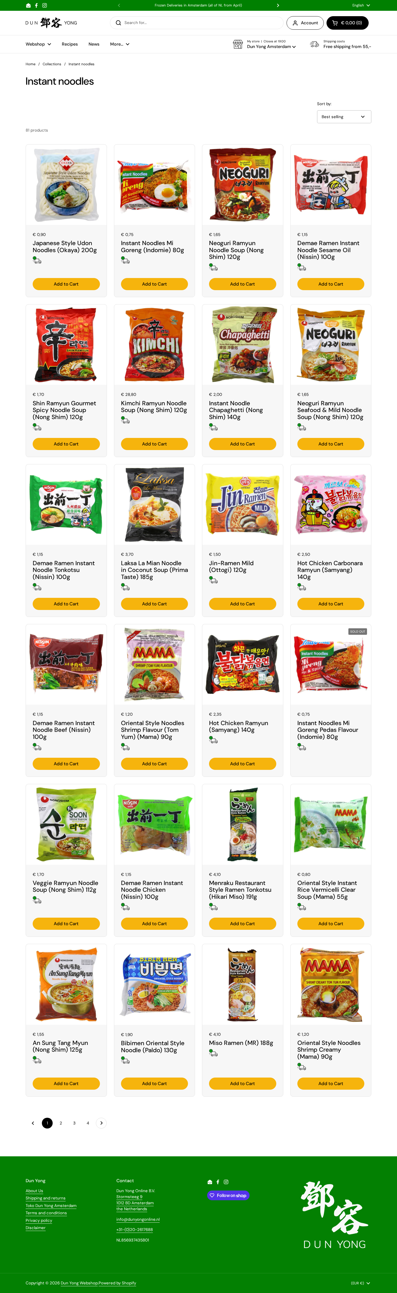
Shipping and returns (46, 1198)
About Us (34, 1190)
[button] (264, 44)
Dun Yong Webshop (79, 1283)
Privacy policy (39, 1220)
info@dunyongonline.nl (138, 1219)
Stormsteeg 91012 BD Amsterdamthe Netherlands (135, 1203)
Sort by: (324, 104)
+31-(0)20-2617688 (134, 1229)
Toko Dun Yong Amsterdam (51, 1205)
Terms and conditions (46, 1213)
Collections (52, 64)
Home (30, 64)
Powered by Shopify (117, 1283)
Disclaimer (36, 1227)
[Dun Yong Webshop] (51, 23)
